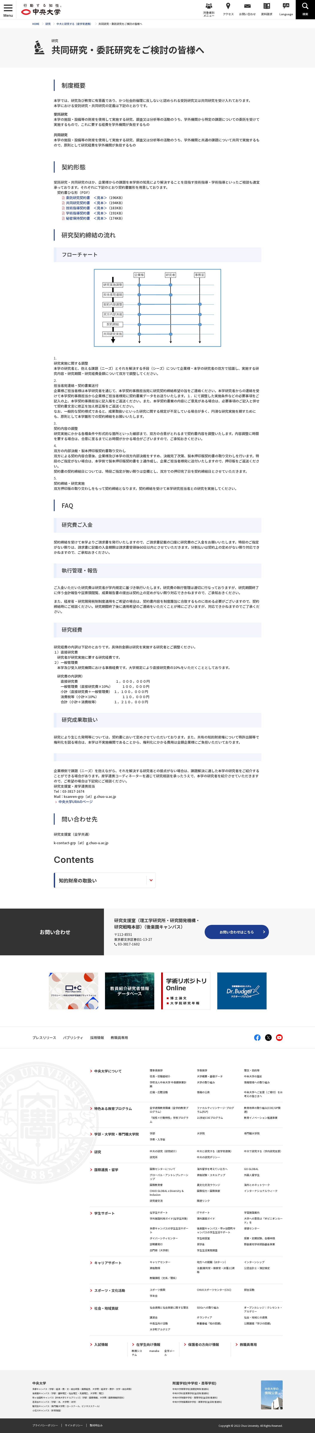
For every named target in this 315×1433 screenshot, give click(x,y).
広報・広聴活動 (159, 1092)
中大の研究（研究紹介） (164, 1151)
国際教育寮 (156, 1185)
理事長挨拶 (156, 1070)
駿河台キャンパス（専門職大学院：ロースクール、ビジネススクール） (66, 1406)
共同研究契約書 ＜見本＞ (86, 202)
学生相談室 (203, 1238)
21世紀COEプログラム (210, 1117)
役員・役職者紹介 (160, 1076)
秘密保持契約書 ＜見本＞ (86, 218)
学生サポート (104, 1213)
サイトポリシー (74, 1425)
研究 (97, 1151)
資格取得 (155, 1268)
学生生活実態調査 (207, 1250)
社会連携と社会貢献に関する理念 (169, 1307)
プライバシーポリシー (45, 1425)
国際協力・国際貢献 (208, 1191)
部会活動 (249, 1289)
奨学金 (201, 1244)
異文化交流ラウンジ (208, 1185)
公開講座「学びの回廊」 (258, 1323)
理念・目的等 (252, 1070)
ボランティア (204, 1317)
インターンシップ (254, 1262)
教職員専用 (248, 1344)
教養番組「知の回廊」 (210, 1323)
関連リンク (203, 1200)
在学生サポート (159, 1212)
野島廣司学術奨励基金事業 (259, 1244)
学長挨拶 (202, 1070)
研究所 (154, 1157)
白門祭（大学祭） (160, 1250)
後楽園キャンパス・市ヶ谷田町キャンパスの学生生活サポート (216, 1230)
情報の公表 (203, 1092)
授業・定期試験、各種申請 (259, 1238)
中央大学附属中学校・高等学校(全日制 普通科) (195, 1397)
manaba (154, 1351)
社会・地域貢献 (106, 1308)
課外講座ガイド (206, 1218)
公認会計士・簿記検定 (257, 1268)
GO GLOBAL (251, 1169)
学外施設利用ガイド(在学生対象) (169, 1218)
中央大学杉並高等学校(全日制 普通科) (190, 1393)
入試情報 (101, 1344)
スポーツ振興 (157, 1289)
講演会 (154, 1317)
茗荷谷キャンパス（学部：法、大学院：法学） (54, 1401)
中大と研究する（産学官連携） (215, 1151)
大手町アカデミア (160, 1329)
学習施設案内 (252, 1212)
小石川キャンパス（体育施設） (47, 1410)
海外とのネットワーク (257, 1185)
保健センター (252, 1228)
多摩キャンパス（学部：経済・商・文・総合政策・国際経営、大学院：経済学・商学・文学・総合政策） (82, 1389)
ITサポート (203, 1212)
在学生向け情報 (148, 1344)
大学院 (201, 1133)
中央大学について (108, 1071)
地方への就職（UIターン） (212, 1262)
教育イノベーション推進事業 (261, 1117)
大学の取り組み (206, 1082)
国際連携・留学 (106, 1169)
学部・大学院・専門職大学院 (116, 1134)
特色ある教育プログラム (113, 1108)
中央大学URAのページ (75, 801)
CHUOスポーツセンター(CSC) (214, 1289)
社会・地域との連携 (255, 1317)
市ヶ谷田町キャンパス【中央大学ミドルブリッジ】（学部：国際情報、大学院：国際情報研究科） (79, 1397)
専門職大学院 (252, 1133)
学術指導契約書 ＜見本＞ (86, 213)
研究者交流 (156, 1200)
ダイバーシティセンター (164, 1238)
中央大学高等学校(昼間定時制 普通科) (190, 1389)
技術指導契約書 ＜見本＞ (86, 207)
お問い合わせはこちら (237, 932)
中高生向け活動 (159, 1323)
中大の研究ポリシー (208, 1157)
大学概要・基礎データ (210, 1076)
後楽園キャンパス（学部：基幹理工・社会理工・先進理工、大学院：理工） (68, 1393)
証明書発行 (156, 1244)
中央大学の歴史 (253, 1076)
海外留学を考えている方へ (212, 1169)
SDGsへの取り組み (208, 1307)
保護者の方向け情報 (203, 1344)
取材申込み (96, 1425)
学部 (152, 1133)
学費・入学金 (157, 1139)
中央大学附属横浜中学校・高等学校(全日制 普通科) (197, 1401)
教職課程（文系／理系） (164, 1278)
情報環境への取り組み (257, 1082)
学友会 (154, 1295)
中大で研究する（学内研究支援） (263, 1151)
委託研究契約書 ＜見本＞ (86, 197)
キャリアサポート (108, 1262)
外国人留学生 (252, 1175)
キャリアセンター (160, 1262)
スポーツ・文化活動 (109, 1290)
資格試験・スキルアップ (211, 1175)
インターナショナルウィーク (261, 1191)
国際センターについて (163, 1169)
